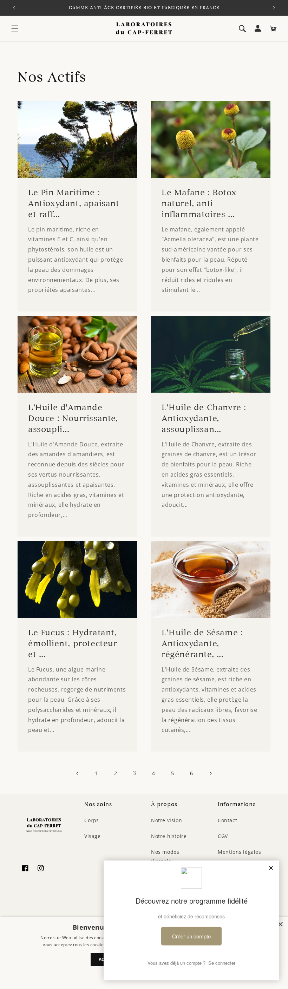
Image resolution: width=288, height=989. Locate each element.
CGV (223, 836)
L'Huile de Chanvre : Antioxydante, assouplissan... (204, 418)
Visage (92, 836)
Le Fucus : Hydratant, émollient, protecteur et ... (72, 644)
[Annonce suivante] (274, 7)
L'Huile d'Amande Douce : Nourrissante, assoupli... (73, 418)
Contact (227, 820)
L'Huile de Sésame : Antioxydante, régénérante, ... (202, 644)
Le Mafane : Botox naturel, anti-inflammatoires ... (199, 204)
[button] (14, 28)
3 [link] (134, 773)
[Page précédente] (77, 773)
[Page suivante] (210, 773)
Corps (91, 820)
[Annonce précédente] (14, 7)
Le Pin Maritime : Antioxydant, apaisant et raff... (73, 204)
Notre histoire (168, 836)
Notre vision (166, 820)
